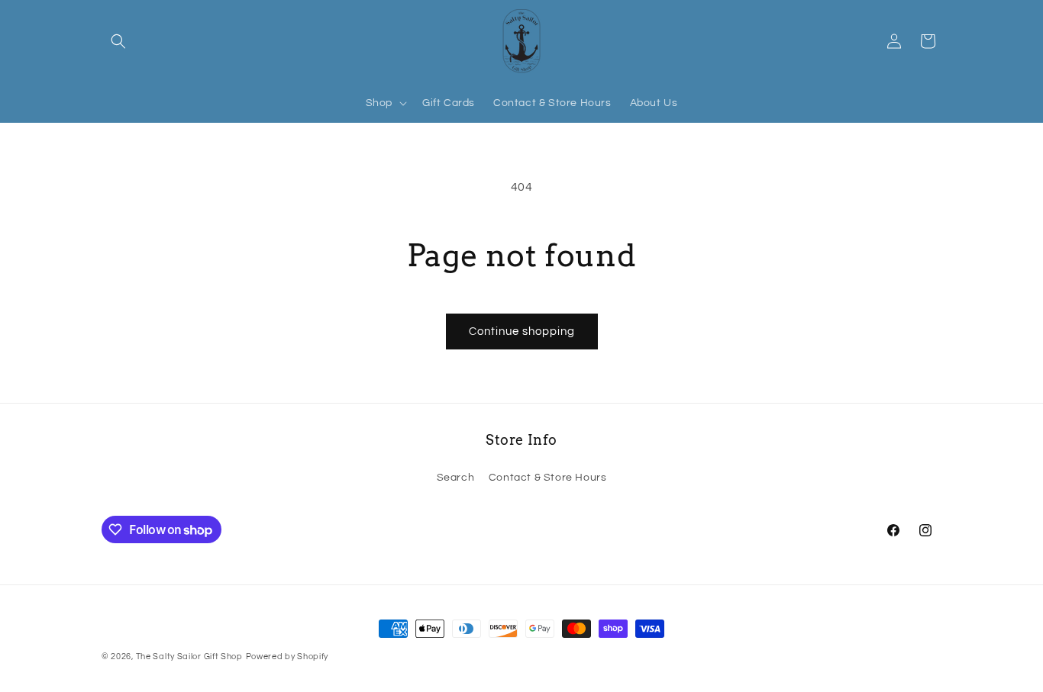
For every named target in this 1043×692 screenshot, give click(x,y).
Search (456, 477)
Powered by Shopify (287, 656)
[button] (118, 41)
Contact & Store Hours (548, 477)
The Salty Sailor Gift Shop (189, 656)
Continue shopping (522, 331)
